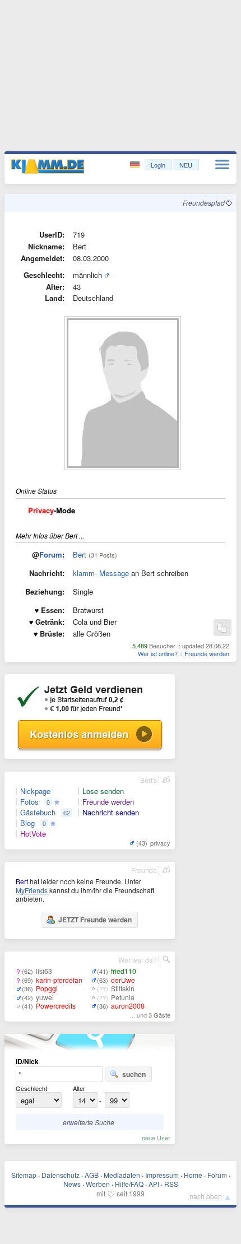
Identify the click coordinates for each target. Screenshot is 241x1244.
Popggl (47, 988)
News (72, 1184)
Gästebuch (37, 812)
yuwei (45, 997)
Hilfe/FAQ (129, 1184)
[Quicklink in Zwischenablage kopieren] (221, 628)
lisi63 (44, 971)
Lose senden (103, 791)
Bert (79, 554)
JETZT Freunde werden (95, 920)
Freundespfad (204, 202)
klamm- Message (101, 573)
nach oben (205, 1196)
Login (158, 164)
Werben (98, 1184)
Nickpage (35, 791)
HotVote (33, 833)
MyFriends (32, 890)
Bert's (148, 780)
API (154, 1184)
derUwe (123, 980)
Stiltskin (123, 988)
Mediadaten (122, 1175)
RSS (171, 1184)
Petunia (123, 997)
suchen (134, 1074)
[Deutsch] (136, 165)
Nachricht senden (110, 812)
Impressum (162, 1175)
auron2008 (128, 1005)
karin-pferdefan (59, 980)
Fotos (29, 801)
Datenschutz (60, 1175)
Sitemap (23, 1175)
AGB (92, 1175)
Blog (27, 823)
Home (193, 1175)
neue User (156, 1137)
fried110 (123, 971)
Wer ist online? (158, 653)
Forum (50, 554)
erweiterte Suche (88, 1122)
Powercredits (56, 1005)
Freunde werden (206, 653)
